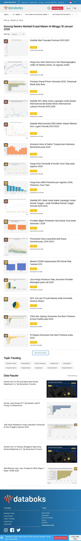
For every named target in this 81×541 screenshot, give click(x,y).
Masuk (68, 8)
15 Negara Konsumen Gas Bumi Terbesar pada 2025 (51, 336)
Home (6, 20)
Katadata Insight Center (51, 2)
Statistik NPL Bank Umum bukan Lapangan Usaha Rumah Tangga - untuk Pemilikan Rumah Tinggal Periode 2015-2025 (53, 203)
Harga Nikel (66, 363)
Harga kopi (38, 368)
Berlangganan (57, 8)
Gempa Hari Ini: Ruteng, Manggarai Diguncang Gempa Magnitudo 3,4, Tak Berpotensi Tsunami (23, 448)
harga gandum (52, 368)
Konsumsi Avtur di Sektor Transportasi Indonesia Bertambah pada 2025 (52, 145)
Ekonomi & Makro (47, 518)
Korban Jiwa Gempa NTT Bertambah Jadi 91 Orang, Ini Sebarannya (22, 404)
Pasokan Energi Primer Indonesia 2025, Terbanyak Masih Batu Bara (53, 83)
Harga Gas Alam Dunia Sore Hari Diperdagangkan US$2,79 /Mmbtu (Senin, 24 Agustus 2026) (53, 63)
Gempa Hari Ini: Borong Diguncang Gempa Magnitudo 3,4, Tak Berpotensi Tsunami (21, 383)
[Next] (76, 14)
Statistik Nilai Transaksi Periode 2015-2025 (49, 40)
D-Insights (41, 2)
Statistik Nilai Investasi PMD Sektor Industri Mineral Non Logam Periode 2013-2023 (53, 125)
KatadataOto (61, 2)
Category (13, 20)
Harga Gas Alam (11, 368)
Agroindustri (46, 513)
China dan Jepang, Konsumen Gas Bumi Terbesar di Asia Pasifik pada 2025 (52, 317)
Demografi (45, 515)
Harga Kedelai (25, 368)
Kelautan (44, 522)
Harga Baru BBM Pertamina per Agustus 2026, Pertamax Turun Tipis (51, 183)
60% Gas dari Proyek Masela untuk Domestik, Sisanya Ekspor (51, 299)
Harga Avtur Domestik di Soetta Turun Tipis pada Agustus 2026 (52, 165)
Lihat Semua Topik (48, 525)
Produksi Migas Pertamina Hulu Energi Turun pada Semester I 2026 (53, 222)
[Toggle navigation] (74, 8)
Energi (33, 47)
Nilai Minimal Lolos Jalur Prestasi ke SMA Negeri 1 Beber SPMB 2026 (24, 469)
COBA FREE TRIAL (75, 538)
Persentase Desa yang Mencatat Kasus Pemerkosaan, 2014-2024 (48, 240)
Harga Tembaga (40, 363)
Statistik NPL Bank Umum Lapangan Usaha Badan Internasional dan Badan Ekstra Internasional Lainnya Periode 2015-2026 (53, 104)
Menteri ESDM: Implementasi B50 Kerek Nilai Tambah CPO (50, 262)
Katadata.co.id (25, 2)
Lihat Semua (72, 375)
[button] (72, 2)
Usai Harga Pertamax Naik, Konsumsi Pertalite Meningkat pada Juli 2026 (51, 281)
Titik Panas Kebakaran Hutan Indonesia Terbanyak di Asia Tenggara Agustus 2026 (24, 426)
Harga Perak (54, 363)
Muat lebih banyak (40, 353)
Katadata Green (33, 2)
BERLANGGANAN (60, 538)
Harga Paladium (67, 368)
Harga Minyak (25, 363)
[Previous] (73, 14)
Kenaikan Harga (11, 363)
